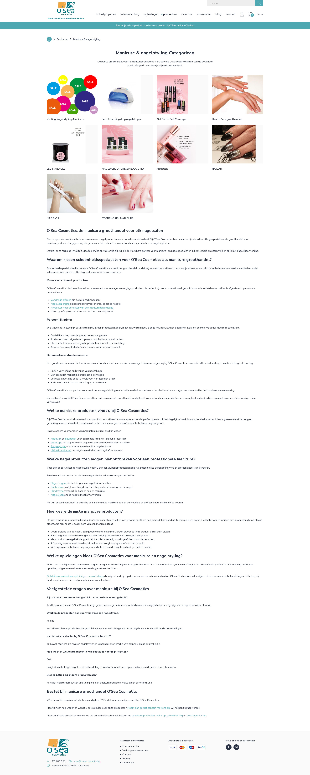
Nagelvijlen (57, 495)
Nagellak (56, 439)
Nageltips (56, 442)
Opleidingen (151, 14)
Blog (218, 14)
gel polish (70, 439)
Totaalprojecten (106, 14)
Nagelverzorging (60, 304)
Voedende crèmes (61, 300)
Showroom (204, 14)
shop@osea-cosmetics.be (87, 761)
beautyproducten (196, 715)
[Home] (49, 39)
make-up (161, 715)
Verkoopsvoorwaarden (135, 750)
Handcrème (57, 491)
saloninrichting (175, 715)
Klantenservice (130, 746)
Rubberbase (57, 487)
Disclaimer (128, 762)
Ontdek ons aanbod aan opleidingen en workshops (75, 576)
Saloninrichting (130, 14)
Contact (231, 14)
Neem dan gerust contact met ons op (148, 708)
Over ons (186, 14)
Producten (170, 14)
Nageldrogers (58, 483)
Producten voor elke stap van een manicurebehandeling (82, 307)
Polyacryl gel (58, 446)
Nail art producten (61, 450)
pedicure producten (144, 715)
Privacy (126, 758)
